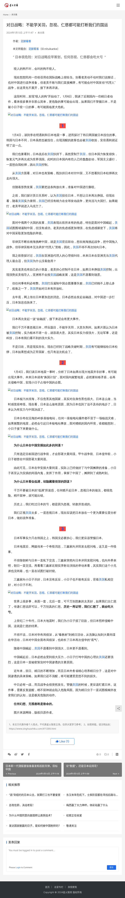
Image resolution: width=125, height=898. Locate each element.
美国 (88, 140)
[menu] (118, 5)
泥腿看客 (26, 41)
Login (18, 867)
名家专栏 (58, 887)
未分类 (41, 32)
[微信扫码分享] (9, 754)
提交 (111, 867)
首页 (47, 887)
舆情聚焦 (72, 887)
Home (5, 14)
